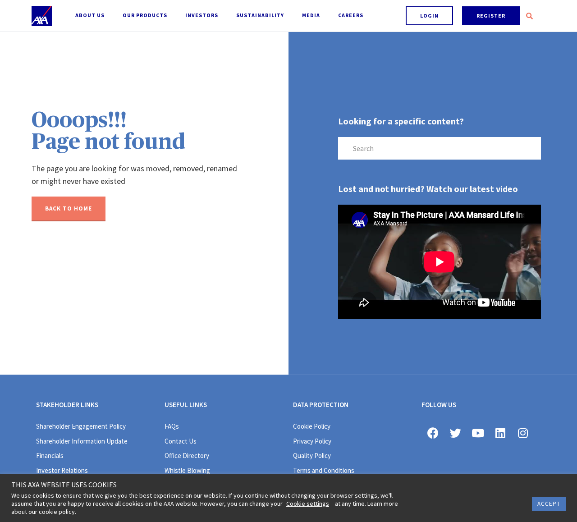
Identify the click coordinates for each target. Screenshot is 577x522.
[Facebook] (432, 432)
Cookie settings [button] (307, 503)
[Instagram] (523, 432)
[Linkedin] (500, 432)
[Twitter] (455, 432)
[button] (429, 15)
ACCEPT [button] (548, 504)
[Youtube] (478, 432)
